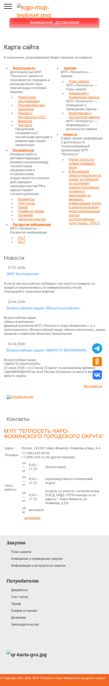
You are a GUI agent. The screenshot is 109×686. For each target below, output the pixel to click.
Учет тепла (26, 203)
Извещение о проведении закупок (84, 95)
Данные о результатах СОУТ (32, 115)
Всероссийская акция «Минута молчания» (43, 308)
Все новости (93, 386)
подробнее (32, 518)
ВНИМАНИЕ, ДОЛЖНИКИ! (54, 23)
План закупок (79, 81)
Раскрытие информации (32, 224)
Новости (70, 134)
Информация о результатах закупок (84, 115)
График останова (31, 211)
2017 (21, 238)
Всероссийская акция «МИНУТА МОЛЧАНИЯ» (47, 350)
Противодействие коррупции (31, 107)
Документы (26, 199)
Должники (25, 215)
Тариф (23, 207)
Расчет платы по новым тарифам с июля (82, 163)
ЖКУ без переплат (23, 274)
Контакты (18, 419)
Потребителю (23, 150)
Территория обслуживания (29, 99)
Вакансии (25, 121)
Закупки (69, 68)
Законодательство (32, 219)
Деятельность (24, 68)
